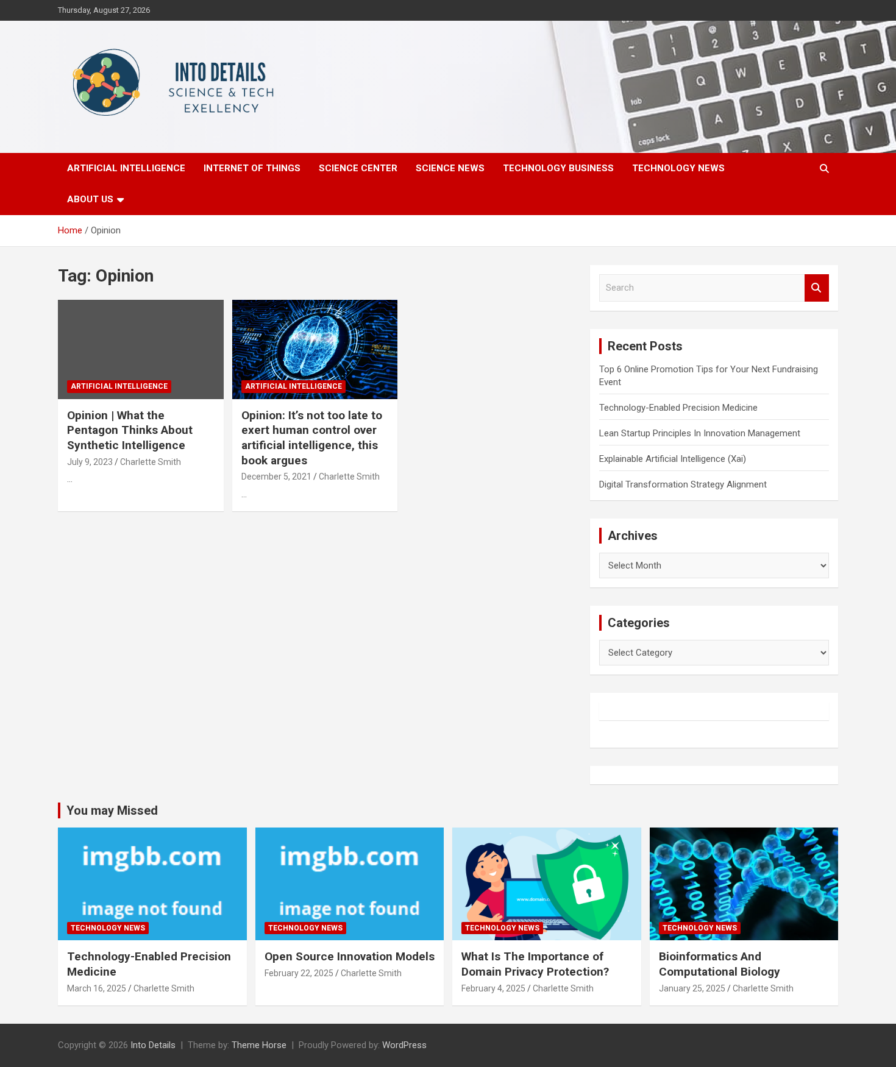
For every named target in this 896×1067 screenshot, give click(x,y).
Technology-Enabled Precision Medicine (678, 407)
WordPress (404, 1045)
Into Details (153, 1045)
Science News (450, 168)
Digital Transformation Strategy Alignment (683, 484)
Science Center (358, 168)
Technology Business (558, 168)
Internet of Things (252, 168)
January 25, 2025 (692, 988)
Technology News (678, 168)
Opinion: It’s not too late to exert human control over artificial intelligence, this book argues (311, 437)
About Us (90, 199)
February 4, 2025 (493, 988)
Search (817, 288)
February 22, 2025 (299, 973)
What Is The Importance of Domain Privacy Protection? (535, 964)
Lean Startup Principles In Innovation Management (699, 433)
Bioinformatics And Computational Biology (719, 964)
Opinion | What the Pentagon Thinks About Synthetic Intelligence (130, 430)
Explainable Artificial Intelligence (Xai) (672, 458)
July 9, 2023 (90, 462)
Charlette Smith (150, 462)
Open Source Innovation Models (350, 956)
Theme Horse (259, 1045)
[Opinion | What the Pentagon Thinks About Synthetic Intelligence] (140, 349)
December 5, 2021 (276, 476)
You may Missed (112, 810)
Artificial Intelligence (126, 168)
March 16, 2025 (96, 988)
